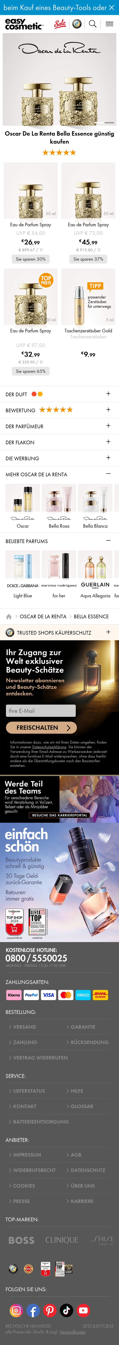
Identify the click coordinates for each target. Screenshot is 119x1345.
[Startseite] (8, 616)
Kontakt (24, 1106)
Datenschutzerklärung (49, 746)
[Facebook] (33, 1310)
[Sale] (60, 24)
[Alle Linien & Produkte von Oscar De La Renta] (59, 47)
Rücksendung (90, 1042)
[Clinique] (62, 1240)
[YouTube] (83, 1310)
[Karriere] (59, 799)
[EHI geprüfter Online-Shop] (28, 1269)
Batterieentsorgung (41, 1122)
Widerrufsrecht (34, 1170)
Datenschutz (88, 1170)
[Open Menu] (25, 24)
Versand (24, 1027)
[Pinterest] (50, 1310)
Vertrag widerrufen (40, 1058)
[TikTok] (66, 1310)
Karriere (82, 1201)
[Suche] (93, 24)
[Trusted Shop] (77, 24)
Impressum (27, 1155)
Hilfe (77, 1091)
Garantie (83, 1027)
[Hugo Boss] (22, 1240)
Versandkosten (72, 1332)
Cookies (24, 1186)
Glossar (82, 1106)
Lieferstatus (29, 1091)
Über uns (83, 1186)
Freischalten (37, 728)
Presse (21, 1201)
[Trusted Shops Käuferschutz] (13, 1269)
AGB (76, 1155)
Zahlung (25, 1042)
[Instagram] (16, 1310)
